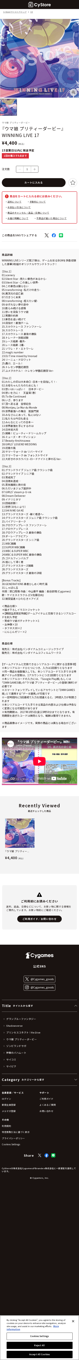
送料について (14, 201)
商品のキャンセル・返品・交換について (28, 212)
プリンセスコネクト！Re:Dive (23, 1032)
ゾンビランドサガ (16, 1046)
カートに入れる (33, 182)
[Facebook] (46, 1155)
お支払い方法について (19, 207)
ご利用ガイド (46, 1098)
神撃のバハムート (16, 1052)
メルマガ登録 (9, 1111)
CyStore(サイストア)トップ (14, 12)
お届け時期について (18, 218)
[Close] (73, 1321)
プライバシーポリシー (13, 1138)
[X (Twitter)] (40, 1155)
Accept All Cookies (39, 1354)
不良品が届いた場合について (51, 218)
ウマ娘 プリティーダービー (21, 1039)
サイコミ (11, 1059)
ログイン (6, 1098)
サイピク (11, 1066)
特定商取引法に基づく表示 (16, 1131)
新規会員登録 (9, 1104)
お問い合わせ (46, 1111)
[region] (39, 1337)
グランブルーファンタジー (21, 1019)
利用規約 (6, 1125)
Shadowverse (14, 1025)
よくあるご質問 (48, 1104)
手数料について (38, 201)
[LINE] (53, 1155)
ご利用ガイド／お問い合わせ (39, 919)
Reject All (39, 1345)
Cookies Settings (39, 1336)
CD (31, 12)
